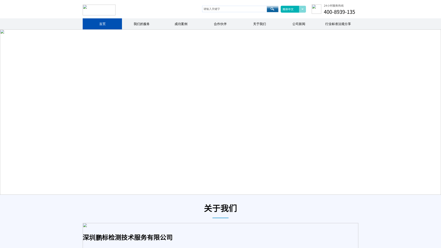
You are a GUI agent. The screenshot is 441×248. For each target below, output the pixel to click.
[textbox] (234, 9)
